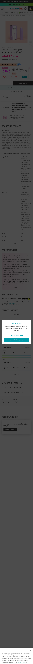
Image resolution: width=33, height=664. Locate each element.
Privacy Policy (22, 662)
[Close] (31, 650)
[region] (16, 656)
